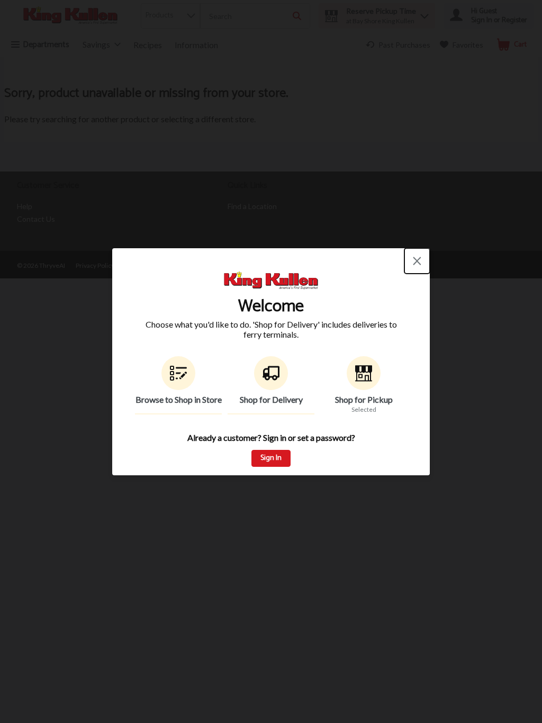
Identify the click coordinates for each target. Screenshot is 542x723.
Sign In (271, 458)
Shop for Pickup (364, 399)
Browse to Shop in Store (179, 399)
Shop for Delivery (271, 399)
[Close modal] (417, 261)
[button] (178, 385)
